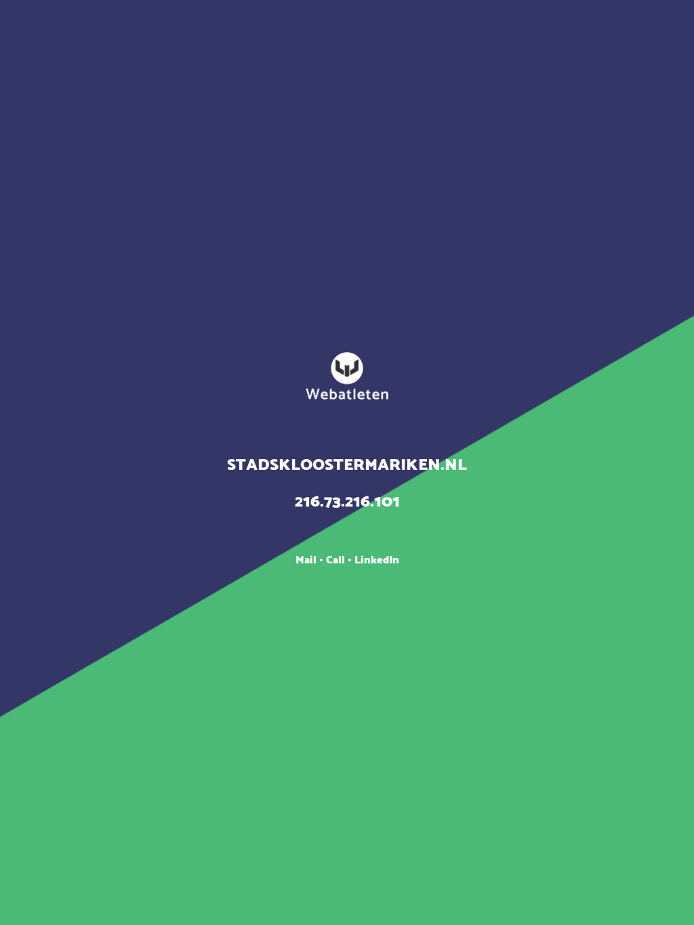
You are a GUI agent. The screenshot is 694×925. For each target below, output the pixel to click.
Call (337, 560)
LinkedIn (376, 560)
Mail (307, 560)
